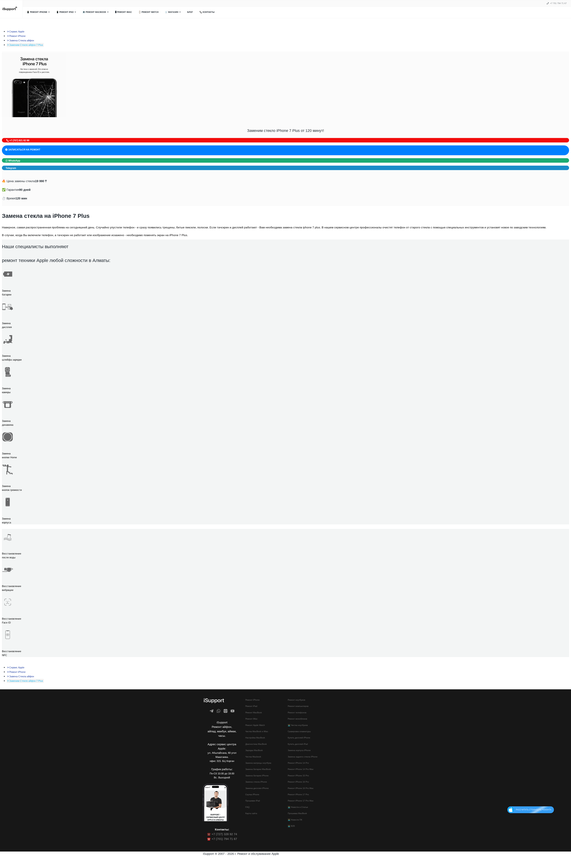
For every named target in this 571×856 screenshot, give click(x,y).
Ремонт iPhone (17, 36)
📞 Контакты (207, 12)
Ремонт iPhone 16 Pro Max (300, 788)
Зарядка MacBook (254, 750)
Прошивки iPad (252, 800)
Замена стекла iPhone (256, 782)
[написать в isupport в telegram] (211, 711)
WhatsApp (14, 160)
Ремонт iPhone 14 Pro (298, 763)
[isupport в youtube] (232, 711)
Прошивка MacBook (297, 813)
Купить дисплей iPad (298, 744)
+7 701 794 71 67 (558, 3)
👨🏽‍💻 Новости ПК (295, 820)
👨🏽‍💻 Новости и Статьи (298, 807)
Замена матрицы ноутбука (258, 763)
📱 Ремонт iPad (65, 12)
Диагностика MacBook (256, 744)
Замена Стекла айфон (21, 40)
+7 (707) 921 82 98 (19, 140)
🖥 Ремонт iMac (123, 12)
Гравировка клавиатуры (299, 731)
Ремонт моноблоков (297, 719)
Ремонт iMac (251, 719)
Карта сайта (251, 813)
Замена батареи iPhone (257, 775)
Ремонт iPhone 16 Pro (298, 782)
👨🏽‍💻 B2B (291, 826)
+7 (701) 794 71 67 (224, 839)
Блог (190, 12)
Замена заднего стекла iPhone (302, 756)
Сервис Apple (16, 31)
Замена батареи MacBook (258, 769)
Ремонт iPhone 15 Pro (298, 775)
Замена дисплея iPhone (257, 788)
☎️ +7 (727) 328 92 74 (222, 834)
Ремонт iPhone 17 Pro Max (300, 800)
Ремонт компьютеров (298, 706)
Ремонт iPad (251, 706)
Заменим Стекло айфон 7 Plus (26, 45)
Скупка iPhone (252, 794)
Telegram (11, 168)
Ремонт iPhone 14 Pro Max (300, 769)
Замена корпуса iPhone (299, 750)
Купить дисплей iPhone (299, 737)
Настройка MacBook (255, 737)
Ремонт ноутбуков (296, 700)
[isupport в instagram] (225, 711)
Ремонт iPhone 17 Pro (298, 794)
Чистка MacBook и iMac (256, 731)
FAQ (247, 807)
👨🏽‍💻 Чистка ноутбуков (298, 725)
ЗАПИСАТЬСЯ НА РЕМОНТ (24, 149)
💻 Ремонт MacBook (94, 12)
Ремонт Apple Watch (255, 725)
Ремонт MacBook (253, 712)
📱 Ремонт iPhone (37, 12)
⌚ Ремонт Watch (148, 12)
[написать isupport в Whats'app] (218, 711)
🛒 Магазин (171, 12)
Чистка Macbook (253, 756)
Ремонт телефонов (297, 712)
